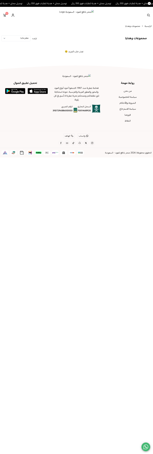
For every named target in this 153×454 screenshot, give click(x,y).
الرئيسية (148, 26)
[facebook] (60, 143)
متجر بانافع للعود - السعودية (117, 153)
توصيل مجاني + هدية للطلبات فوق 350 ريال (94, 3)
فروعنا (128, 115)
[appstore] (38, 91)
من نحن (128, 91)
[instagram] (92, 143)
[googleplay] (15, 91)
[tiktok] (73, 143)
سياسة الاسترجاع (128, 109)
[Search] (148, 15)
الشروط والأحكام (128, 103)
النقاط (128, 121)
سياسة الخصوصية (128, 97)
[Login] (13, 15)
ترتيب (34, 38)
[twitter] (86, 143)
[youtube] (67, 143)
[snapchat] (79, 143)
